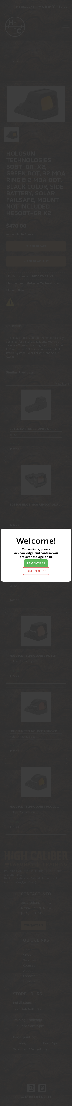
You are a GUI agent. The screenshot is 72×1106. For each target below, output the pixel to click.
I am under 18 (36, 571)
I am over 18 (36, 563)
